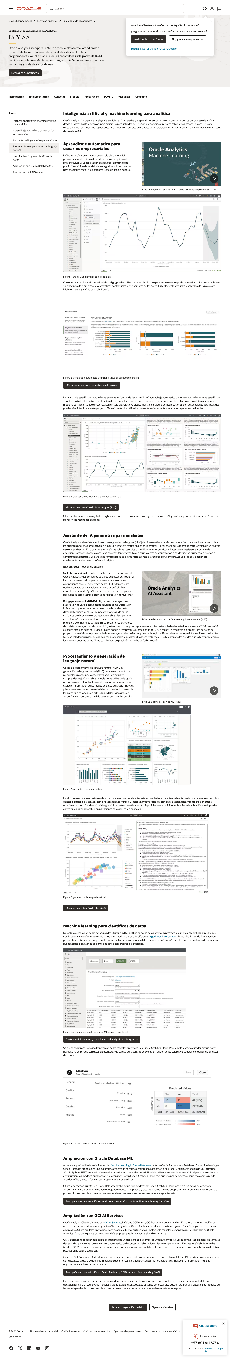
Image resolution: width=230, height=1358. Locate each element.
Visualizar (124, 96)
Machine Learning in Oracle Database (130, 1165)
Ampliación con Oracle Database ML (33, 166)
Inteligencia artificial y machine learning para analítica (34, 122)
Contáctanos (15, 1336)
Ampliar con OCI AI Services (28, 172)
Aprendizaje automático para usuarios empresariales (34, 132)
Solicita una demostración (25, 72)
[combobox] (115, 8)
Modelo (74, 96)
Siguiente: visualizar (162, 1307)
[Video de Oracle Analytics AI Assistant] (181, 593)
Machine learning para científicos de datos (32, 157)
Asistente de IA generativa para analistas (35, 140)
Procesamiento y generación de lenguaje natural (35, 148)
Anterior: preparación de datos (128, 1307)
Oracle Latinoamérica (20, 21)
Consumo (141, 96)
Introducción (16, 96)
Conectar (59, 96)
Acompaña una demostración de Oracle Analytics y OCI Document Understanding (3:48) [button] (113, 1272)
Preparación (91, 96)
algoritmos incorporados (163, 936)
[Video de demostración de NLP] (181, 164)
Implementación (39, 96)
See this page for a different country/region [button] (154, 48)
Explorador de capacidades (77, 21)
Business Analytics (47, 21)
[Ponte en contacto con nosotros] (219, 8)
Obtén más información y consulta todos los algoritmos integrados (102, 1039)
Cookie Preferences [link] (70, 1331)
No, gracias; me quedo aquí (187, 39)
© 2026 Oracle (16, 1331)
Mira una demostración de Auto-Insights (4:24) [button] (91, 507)
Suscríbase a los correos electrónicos (162, 1331)
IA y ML (108, 96)
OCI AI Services (112, 1222)
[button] (11, 8)
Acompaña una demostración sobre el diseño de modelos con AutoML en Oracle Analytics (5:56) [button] (117, 1201)
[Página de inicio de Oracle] (29, 8)
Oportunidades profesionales (127, 1331)
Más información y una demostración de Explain (92, 385)
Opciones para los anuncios (96, 1331)
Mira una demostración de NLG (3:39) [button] (86, 907)
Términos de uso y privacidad (44, 1331)
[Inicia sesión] (212, 8)
